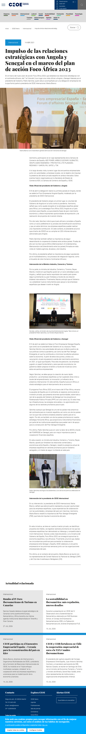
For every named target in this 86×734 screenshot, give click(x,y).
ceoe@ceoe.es (14, 705)
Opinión (48, 18)
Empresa (7, 14)
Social (41, 14)
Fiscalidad (69, 14)
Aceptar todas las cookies (15, 730)
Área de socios (63, 1)
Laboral (33, 14)
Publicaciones (35, 705)
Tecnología (78, 14)
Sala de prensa (35, 708)
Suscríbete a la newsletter (66, 700)
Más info (45, 725)
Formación (60, 14)
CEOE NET (62, 4)
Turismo (29, 18)
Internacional (24, 14)
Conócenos (34, 712)
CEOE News (16, 28)
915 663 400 (12, 702)
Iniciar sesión (63, 8)
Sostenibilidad (50, 14)
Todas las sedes (10, 715)
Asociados (62, 6)
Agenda (33, 702)
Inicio (7, 28)
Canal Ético (34, 715)
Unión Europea (39, 18)
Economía (15, 14)
